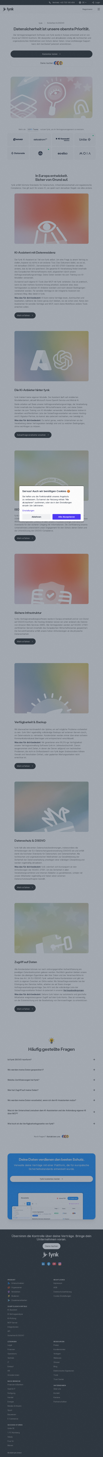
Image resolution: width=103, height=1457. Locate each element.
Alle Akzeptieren (66, 517)
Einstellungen (28, 510)
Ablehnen (36, 517)
